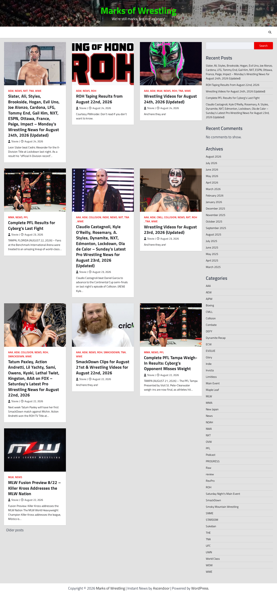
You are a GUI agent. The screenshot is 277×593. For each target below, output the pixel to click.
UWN (209, 552)
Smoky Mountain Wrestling (222, 506)
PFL (26, 217)
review (210, 474)
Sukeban (211, 526)
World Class (213, 558)
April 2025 (212, 260)
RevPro (210, 481)
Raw (208, 468)
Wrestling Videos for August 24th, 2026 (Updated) (170, 99)
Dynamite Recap (215, 338)
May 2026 (212, 176)
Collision (95, 217)
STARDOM (212, 519)
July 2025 (211, 241)
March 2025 (213, 267)
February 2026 (214, 195)
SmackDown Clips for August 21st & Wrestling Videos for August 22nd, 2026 (102, 367)
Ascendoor (161, 588)
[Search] (270, 32)
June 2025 (212, 247)
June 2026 (212, 169)
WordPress (199, 588)
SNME (209, 513)
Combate (211, 325)
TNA (31, 90)
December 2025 (215, 208)
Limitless (211, 377)
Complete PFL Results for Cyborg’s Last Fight (31, 225)
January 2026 (214, 202)
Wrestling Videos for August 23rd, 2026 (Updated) (170, 229)
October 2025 (214, 221)
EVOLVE (210, 351)
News (18, 90)
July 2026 (211, 163)
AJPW (209, 299)
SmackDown (16, 356)
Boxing (210, 305)
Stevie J (15, 141)
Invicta (210, 370)
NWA (209, 429)
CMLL (160, 217)
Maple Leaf (212, 390)
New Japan (212, 409)
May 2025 (212, 254)
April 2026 (212, 182)
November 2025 (215, 215)
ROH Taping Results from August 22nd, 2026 (99, 99)
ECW (209, 344)
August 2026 (213, 156)
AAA (146, 90)
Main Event (213, 383)
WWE (38, 90)
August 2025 (213, 234)
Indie (105, 217)
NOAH (209, 422)
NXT (25, 90)
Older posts (15, 530)
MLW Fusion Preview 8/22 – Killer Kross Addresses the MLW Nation (34, 488)
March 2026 (213, 189)
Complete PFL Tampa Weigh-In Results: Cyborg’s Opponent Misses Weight (170, 363)
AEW (11, 90)
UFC (208, 545)
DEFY (209, 331)
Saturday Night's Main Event (223, 493)
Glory (209, 357)
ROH (93, 90)
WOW (209, 565)
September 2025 (216, 228)
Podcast (210, 455)
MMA (11, 217)
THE (208, 532)
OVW (209, 442)
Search (263, 45)
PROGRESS (213, 461)
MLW (159, 90)
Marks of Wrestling (138, 10)
